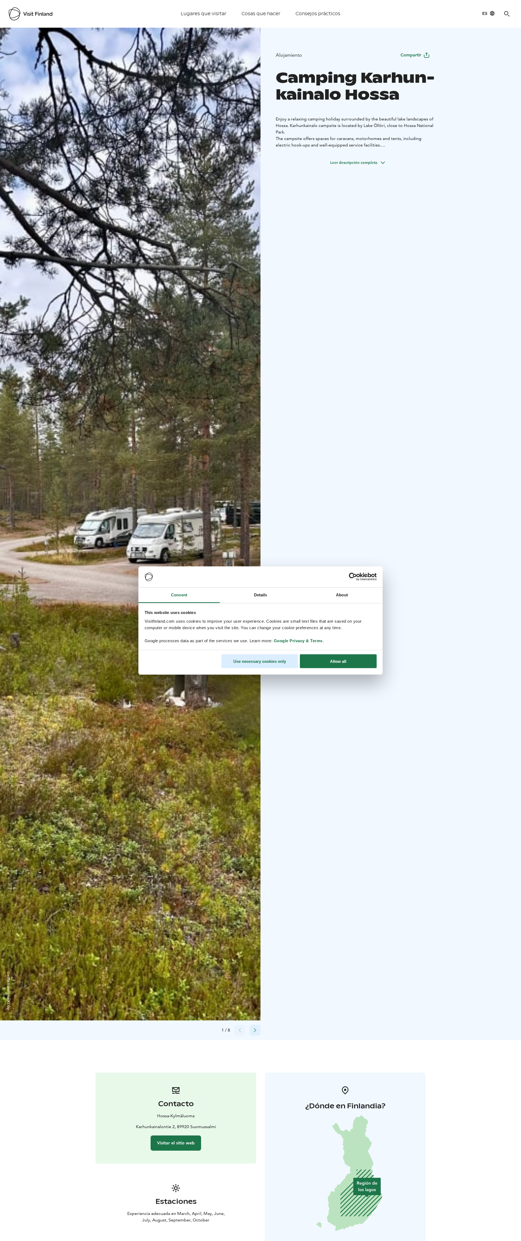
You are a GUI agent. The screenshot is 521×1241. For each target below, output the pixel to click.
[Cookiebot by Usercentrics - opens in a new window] (353, 577)
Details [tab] (260, 594)
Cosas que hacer (261, 14)
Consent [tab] (179, 594)
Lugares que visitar (203, 14)
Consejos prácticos (318, 14)
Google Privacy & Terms (298, 640)
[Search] (506, 13)
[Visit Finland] (30, 13)
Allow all (338, 661)
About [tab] (342, 594)
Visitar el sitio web (176, 1142)
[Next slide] (255, 1030)
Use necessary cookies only (259, 661)
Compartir (411, 55)
